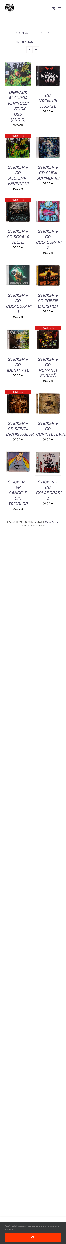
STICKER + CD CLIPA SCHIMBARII (48, 173)
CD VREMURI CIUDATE (48, 101)
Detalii (20, 76)
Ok (33, 1237)
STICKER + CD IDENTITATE (18, 365)
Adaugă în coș (18, 72)
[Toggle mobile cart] (53, 8)
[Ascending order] (49, 33)
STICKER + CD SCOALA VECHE (18, 237)
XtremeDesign (51, 522)
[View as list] (36, 50)
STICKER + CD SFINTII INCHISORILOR (20, 429)
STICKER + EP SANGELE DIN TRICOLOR (18, 493)
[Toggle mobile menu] (59, 8)
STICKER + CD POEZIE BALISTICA (48, 301)
